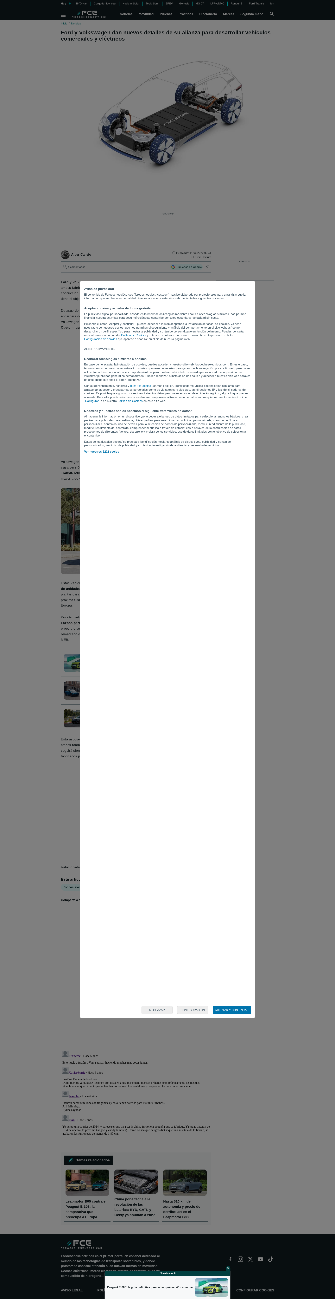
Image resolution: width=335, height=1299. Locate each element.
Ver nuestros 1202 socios (101, 451)
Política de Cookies (133, 335)
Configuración (192, 1010)
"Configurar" (92, 401)
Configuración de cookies (100, 339)
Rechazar (157, 1010)
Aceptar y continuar (232, 1010)
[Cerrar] (228, 1268)
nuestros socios (140, 385)
